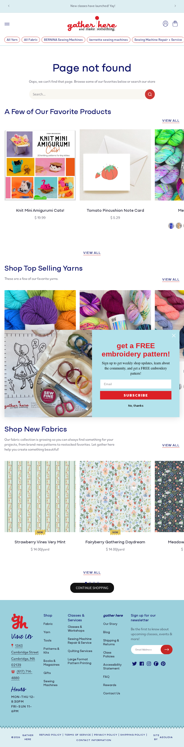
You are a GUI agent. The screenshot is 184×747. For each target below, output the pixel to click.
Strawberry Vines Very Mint (40, 542)
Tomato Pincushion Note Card (115, 211)
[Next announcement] (175, 6)
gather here (27, 737)
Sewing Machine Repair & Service (80, 641)
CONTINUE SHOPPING (92, 587)
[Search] (150, 94)
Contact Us (111, 693)
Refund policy (50, 735)
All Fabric (30, 39)
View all (171, 121)
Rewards (109, 685)
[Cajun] (179, 226)
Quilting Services (80, 651)
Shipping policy (132, 735)
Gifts (47, 673)
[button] (86, 583)
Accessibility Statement (112, 666)
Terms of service (78, 735)
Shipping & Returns (111, 642)
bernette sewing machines (108, 39)
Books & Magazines (51, 663)
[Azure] (171, 226)
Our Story (110, 624)
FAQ (106, 677)
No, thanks (135, 405)
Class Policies (108, 654)
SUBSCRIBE (136, 395)
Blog (106, 632)
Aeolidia (166, 737)
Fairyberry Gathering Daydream (115, 542)
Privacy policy (105, 735)
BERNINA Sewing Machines (63, 39)
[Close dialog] (174, 335)
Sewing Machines (50, 683)
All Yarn (12, 39)
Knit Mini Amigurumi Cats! (40, 211)
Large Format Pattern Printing (79, 661)
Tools (47, 640)
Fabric (48, 624)
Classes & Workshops (76, 629)
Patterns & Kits (51, 650)
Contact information (93, 740)
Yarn (47, 632)
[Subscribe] (167, 649)
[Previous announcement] (9, 6)
